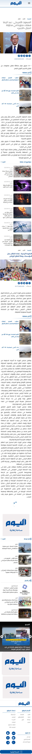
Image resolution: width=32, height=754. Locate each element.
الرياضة (28, 720)
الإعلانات (13, 722)
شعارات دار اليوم (11, 725)
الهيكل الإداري (27, 739)
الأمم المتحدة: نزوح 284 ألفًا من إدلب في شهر (10, 92)
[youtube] (13, 738)
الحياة (29, 717)
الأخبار (24, 19)
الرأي (23, 720)
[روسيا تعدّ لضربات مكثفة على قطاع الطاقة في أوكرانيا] (22, 199)
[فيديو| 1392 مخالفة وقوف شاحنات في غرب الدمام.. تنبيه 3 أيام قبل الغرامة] (16, 636)
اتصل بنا (13, 720)
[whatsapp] (21, 56)
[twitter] (29, 56)
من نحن (28, 737)
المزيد (3, 162)
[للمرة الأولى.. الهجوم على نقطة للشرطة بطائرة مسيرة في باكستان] (24, 560)
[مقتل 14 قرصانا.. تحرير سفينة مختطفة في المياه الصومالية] (24, 548)
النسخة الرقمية (14, 751)
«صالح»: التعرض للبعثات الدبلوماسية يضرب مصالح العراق (10, 79)
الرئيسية (29, 19)
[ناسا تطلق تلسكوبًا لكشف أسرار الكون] (22, 185)
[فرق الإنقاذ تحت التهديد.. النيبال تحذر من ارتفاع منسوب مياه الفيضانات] (22, 240)
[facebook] (27, 56)
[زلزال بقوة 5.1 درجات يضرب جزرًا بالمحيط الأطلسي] (22, 227)
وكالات (27, 59)
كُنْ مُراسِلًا (13, 715)
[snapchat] (8, 733)
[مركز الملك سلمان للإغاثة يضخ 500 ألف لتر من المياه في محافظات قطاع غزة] (24, 601)
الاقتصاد (22, 715)
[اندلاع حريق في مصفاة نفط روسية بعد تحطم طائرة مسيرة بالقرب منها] (22, 213)
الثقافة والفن (21, 717)
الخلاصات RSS (12, 727)
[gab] (13, 733)
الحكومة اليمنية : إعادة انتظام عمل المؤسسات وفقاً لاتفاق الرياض (19, 254)
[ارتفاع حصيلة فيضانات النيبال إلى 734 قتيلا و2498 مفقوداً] (24, 572)
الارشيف (13, 717)
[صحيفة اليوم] (15, 3)
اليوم (30, 59)
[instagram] (8, 738)
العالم (19, 19)
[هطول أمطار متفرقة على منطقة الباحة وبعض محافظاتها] (24, 613)
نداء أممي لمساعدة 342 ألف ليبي (10, 105)
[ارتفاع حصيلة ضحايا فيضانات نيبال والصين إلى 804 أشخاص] (22, 171)
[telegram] (24, 56)
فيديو (29, 722)
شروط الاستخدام (26, 742)
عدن (30, 286)
